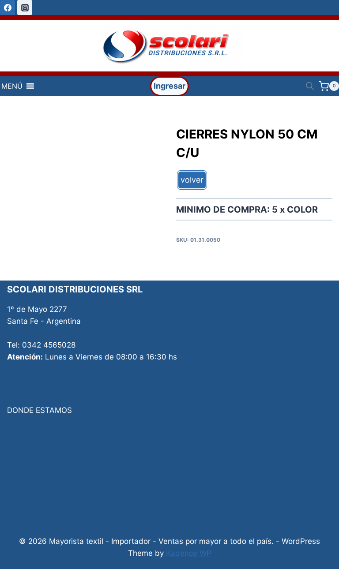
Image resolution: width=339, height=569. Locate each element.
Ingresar (169, 85)
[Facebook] (7, 7)
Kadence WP (188, 553)
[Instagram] (24, 7)
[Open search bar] (309, 86)
